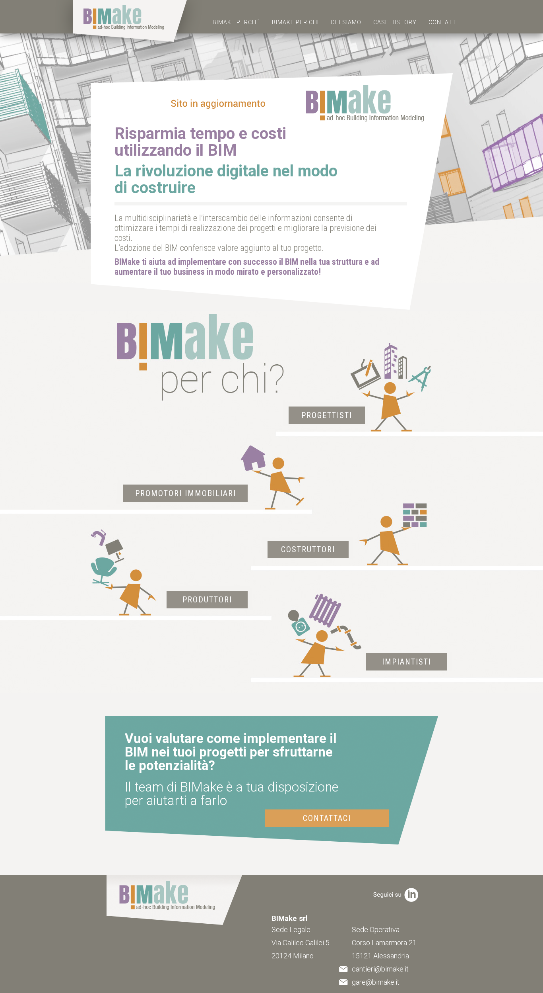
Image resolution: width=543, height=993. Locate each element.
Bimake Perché (236, 22)
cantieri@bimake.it (380, 969)
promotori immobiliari (185, 493)
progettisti (326, 415)
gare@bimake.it (375, 982)
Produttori (207, 599)
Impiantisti (406, 662)
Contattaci (327, 818)
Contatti (443, 22)
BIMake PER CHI (295, 22)
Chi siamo (346, 22)
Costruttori (308, 549)
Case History (395, 22)
